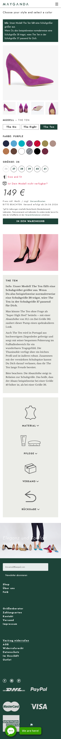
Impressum (10, 624)
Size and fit (15, 177)
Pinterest (19, 681)
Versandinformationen (33, 215)
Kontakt (8, 616)
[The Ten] (7, 143)
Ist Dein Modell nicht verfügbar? (28, 183)
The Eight (30, 127)
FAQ (6, 592)
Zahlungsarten (12, 612)
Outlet (7, 659)
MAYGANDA (15, 4)
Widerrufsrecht (13, 648)
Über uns (9, 588)
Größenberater (13, 608)
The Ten (48, 127)
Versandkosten (38, 201)
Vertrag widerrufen (16, 640)
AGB (6, 644)
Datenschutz (11, 652)
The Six (11, 127)
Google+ (26, 681)
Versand (8, 620)
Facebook (5, 681)
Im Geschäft (11, 656)
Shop (6, 584)
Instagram (12, 681)
